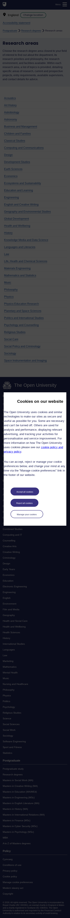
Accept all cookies (24, 492)
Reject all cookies (24, 503)
